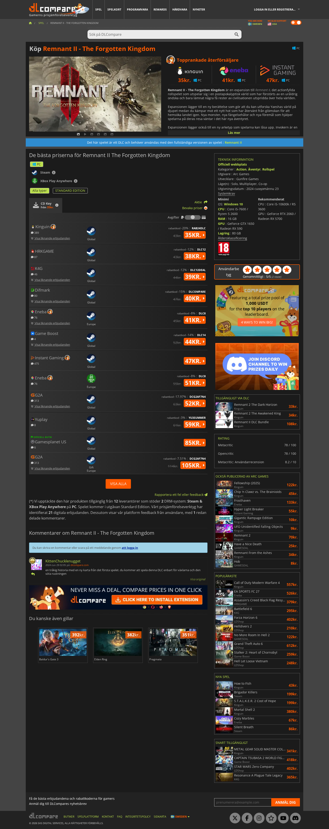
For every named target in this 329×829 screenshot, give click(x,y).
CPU (221, 209)
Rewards (160, 9)
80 (35, 295)
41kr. (194, 320)
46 (35, 274)
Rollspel (268, 169)
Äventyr (254, 169)
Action (241, 169)
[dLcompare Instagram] (258, 818)
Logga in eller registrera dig (276, 9)
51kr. (194, 383)
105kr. (192, 465)
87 (35, 257)
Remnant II (233, 142)
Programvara (137, 9)
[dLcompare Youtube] (282, 818)
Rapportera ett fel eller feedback (179, 494)
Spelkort (114, 9)
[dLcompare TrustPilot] (270, 818)
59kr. (194, 424)
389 (36, 232)
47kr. (194, 361)
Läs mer (234, 132)
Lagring (223, 233)
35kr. (194, 235)
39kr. (194, 276)
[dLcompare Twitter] (233, 818)
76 (35, 317)
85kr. (194, 442)
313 (36, 400)
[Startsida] (30, 23)
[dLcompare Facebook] (246, 818)
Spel (98, 9)
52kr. (194, 403)
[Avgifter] (193, 217)
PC (39, 164)
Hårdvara (179, 9)
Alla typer (39, 190)
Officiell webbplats (232, 164)
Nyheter (199, 9)
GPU (221, 223)
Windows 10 (233, 204)
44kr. (194, 341)
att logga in (130, 548)
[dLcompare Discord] (294, 818)
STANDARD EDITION (70, 190)
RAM (221, 219)
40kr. (194, 298)
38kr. (194, 256)
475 (36, 363)
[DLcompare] (43, 815)
